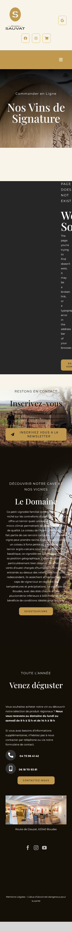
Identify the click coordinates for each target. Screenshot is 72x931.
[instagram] (36, 847)
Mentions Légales (15, 896)
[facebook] (27, 847)
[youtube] (44, 847)
